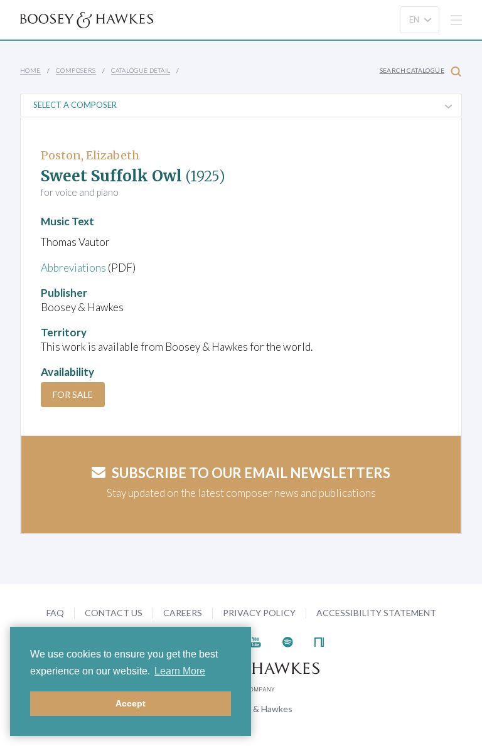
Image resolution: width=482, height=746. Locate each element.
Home (30, 70)
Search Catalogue (412, 70)
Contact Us (113, 612)
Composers (76, 70)
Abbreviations (73, 267)
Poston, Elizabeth (90, 155)
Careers (182, 612)
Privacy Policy (259, 612)
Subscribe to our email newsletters (251, 472)
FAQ (55, 612)
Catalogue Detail (140, 70)
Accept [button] (130, 703)
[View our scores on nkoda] (319, 640)
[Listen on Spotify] (287, 640)
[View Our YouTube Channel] (255, 640)
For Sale (73, 394)
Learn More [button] (179, 671)
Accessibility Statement (376, 612)
